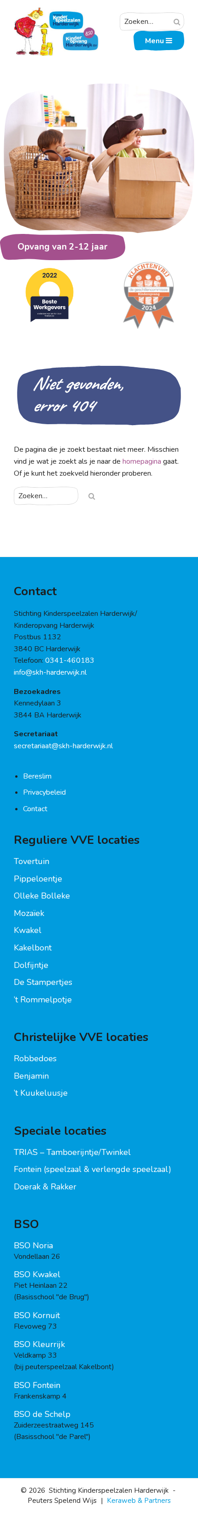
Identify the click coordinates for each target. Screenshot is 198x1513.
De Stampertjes (43, 982)
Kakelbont (33, 947)
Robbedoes (35, 1058)
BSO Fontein (37, 1385)
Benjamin (31, 1075)
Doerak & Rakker (45, 1186)
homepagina (141, 461)
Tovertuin (31, 861)
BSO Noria (33, 1245)
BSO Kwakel (37, 1274)
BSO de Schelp (42, 1414)
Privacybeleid (44, 792)
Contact (35, 809)
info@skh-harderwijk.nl (50, 672)
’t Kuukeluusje (41, 1092)
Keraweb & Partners (139, 1500)
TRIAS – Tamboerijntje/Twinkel (72, 1152)
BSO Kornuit (37, 1315)
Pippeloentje (38, 878)
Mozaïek (29, 913)
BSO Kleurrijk (39, 1344)
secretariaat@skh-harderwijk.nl (63, 746)
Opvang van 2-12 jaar (62, 247)
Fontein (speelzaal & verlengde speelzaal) (92, 1169)
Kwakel (27, 930)
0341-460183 (69, 660)
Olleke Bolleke (42, 895)
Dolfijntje (31, 965)
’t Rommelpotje (43, 999)
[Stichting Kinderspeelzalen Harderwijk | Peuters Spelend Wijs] (56, 12)
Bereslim (37, 776)
